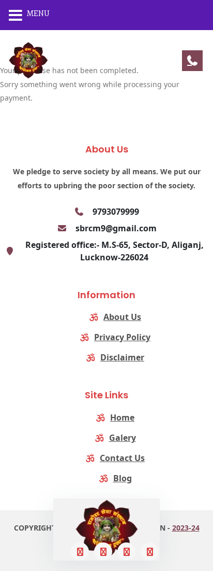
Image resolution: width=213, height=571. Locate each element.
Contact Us (122, 458)
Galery (122, 437)
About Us (122, 317)
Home (122, 417)
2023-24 (186, 528)
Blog (122, 478)
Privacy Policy (122, 337)
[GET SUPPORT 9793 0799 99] (192, 60)
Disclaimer (122, 357)
